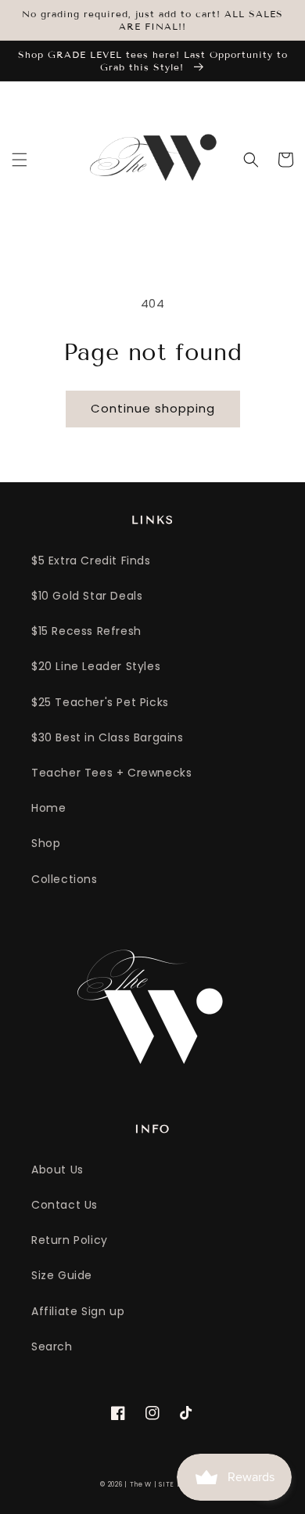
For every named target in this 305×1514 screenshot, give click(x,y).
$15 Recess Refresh (86, 631)
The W (141, 1484)
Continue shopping (153, 408)
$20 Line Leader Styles (95, 666)
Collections (64, 879)
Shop (45, 843)
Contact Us (64, 1205)
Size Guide (61, 1275)
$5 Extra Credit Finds (91, 560)
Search (52, 1346)
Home (48, 808)
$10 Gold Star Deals (86, 596)
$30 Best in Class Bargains (107, 737)
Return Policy (69, 1240)
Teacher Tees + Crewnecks (111, 772)
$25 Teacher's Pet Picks (100, 702)
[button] (19, 159)
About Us (57, 1169)
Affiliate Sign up (77, 1311)
